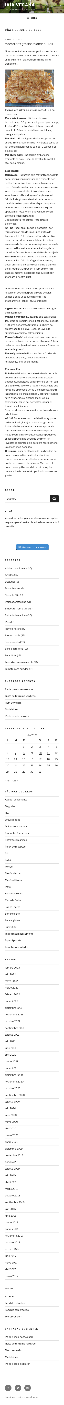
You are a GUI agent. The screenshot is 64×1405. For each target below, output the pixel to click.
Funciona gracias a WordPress (21, 1397)
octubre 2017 (12, 1242)
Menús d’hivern (13, 880)
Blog (7, 813)
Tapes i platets (13, 940)
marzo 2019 (11, 1188)
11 (48, 753)
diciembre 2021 (13, 1007)
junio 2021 (10, 1048)
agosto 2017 (12, 1249)
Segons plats (12, 642)
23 (32, 765)
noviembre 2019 (14, 1155)
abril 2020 (10, 1128)
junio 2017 (10, 1255)
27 (7, 771)
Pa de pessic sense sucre (19, 689)
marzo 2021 (11, 1061)
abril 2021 (10, 1054)
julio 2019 (10, 1175)
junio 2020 (11, 1115)
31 (40, 771)
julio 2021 (10, 1041)
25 (48, 765)
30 (31, 771)
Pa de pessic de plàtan (17, 716)
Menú (34, 17)
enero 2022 (11, 1001)
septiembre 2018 (15, 1202)
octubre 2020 (13, 1088)
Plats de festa (13, 900)
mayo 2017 (11, 1262)
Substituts (11, 655)
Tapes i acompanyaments (19, 662)
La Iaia (8, 860)
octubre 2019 (12, 1162)
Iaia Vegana (20, 4)
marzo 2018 (11, 1222)
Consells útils (12, 595)
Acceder (9, 1296)
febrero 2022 (12, 994)
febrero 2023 (12, 967)
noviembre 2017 (14, 1235)
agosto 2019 (12, 1168)
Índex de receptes (15, 846)
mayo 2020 (11, 1121)
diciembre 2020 (14, 1074)
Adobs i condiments (16, 568)
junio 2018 (11, 1215)
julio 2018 (10, 1209)
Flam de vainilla (13, 702)
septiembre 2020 (15, 1095)
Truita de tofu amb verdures (20, 696)
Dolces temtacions (15, 601)
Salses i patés (12, 635)
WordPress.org (13, 1316)
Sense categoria (14, 648)
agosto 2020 (12, 1101)
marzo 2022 (11, 987)
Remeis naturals (14, 628)
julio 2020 (10, 1108)
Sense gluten (12, 920)
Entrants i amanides (16, 615)
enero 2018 (11, 1229)
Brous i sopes (12, 588)
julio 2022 (10, 974)
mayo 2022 (11, 981)
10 (40, 753)
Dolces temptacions (16, 826)
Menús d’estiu (13, 873)
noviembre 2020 (14, 1081)
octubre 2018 (12, 1195)
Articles (9, 575)
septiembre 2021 (14, 1028)
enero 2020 (11, 1142)
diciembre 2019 (14, 1148)
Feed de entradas (15, 1303)
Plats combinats (14, 893)
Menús (9, 866)
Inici (7, 853)
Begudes (10, 581)
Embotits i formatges (17, 608)
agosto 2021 (12, 1034)
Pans (8, 622)
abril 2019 (10, 1182)
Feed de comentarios (17, 1309)
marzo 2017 (11, 1276)
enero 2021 (11, 1068)
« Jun (7, 780)
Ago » (15, 780)
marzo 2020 (12, 1135)
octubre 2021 (12, 1021)
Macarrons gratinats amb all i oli (29, 44)
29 (23, 771)
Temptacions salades (17, 668)
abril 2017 (10, 1269)
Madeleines (11, 709)
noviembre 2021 (14, 1014)
